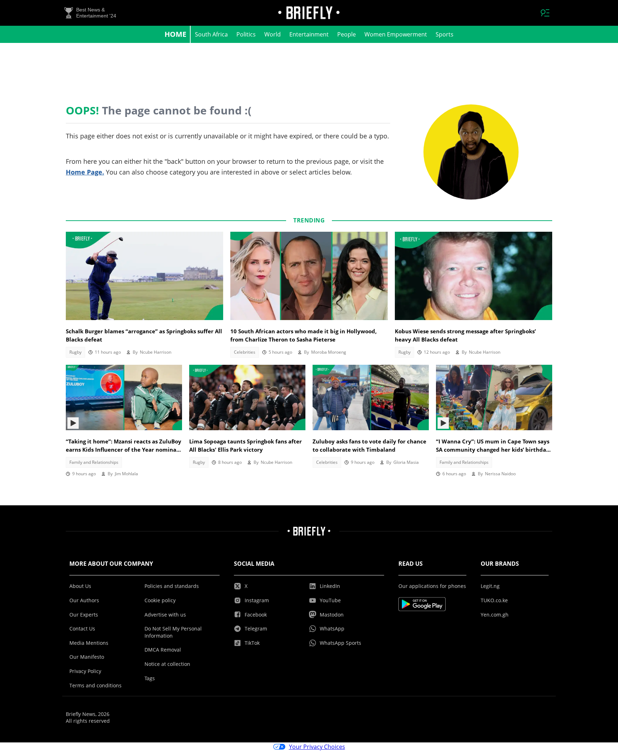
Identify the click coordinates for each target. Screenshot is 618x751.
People (346, 34)
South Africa (211, 34)
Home (175, 34)
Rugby (75, 352)
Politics (246, 34)
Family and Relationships (93, 462)
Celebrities (244, 352)
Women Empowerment (395, 34)
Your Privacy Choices (317, 747)
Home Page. (85, 172)
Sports (444, 34)
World (272, 34)
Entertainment (309, 34)
